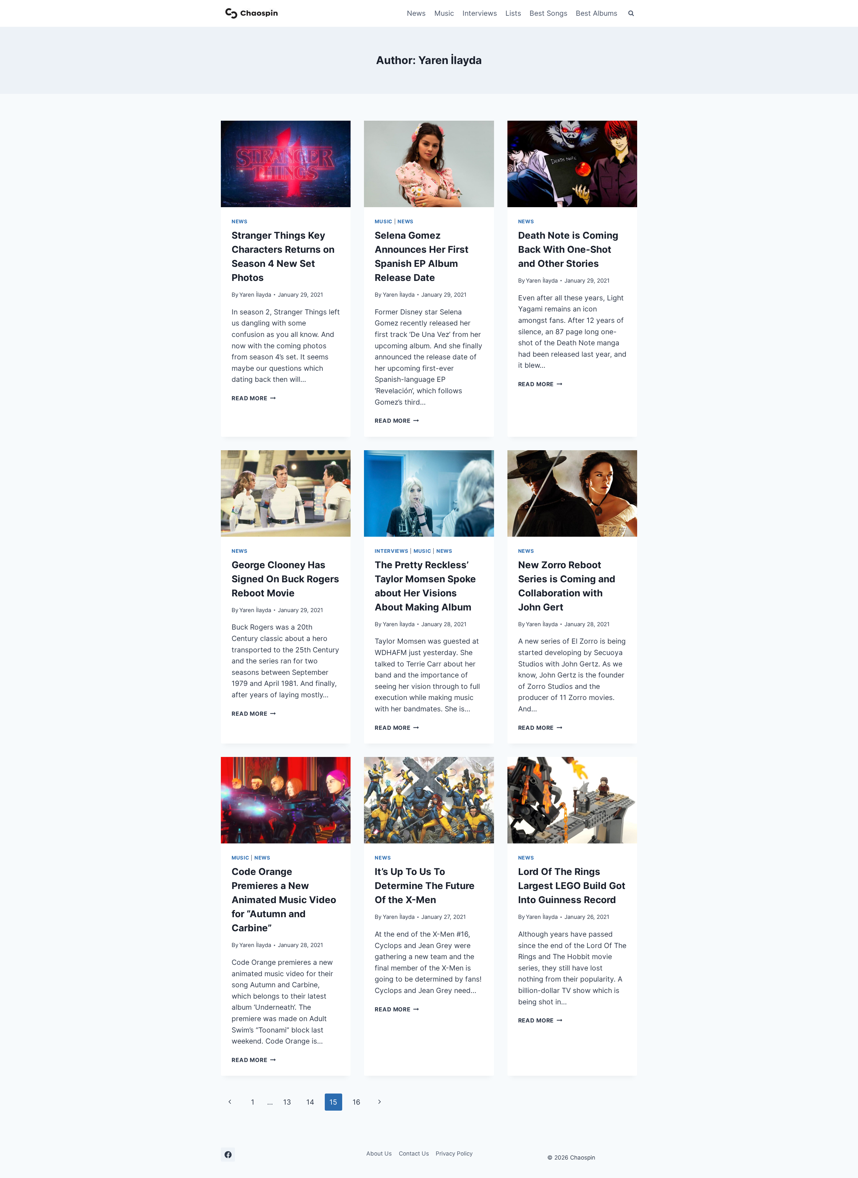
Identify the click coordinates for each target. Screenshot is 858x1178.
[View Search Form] (631, 13)
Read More (254, 398)
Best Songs (548, 13)
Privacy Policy (454, 1153)
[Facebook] (228, 1154)
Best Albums (596, 13)
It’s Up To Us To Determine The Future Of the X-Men (425, 885)
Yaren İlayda (255, 294)
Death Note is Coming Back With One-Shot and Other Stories (568, 249)
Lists (513, 13)
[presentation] (286, 164)
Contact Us (414, 1153)
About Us (379, 1153)
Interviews (480, 13)
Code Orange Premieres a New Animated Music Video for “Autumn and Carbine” (284, 900)
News (416, 13)
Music (444, 13)
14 (310, 1102)
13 (287, 1102)
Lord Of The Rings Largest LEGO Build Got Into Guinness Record (571, 885)
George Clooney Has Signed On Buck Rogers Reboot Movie (285, 579)
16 (356, 1102)
